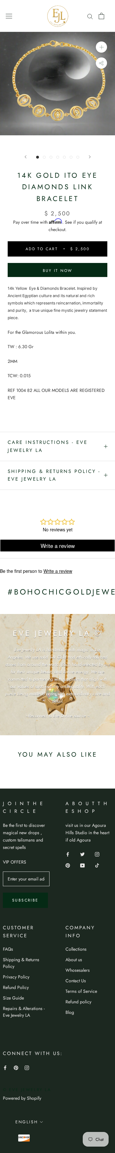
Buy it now (58, 270)
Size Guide (13, 998)
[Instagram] (97, 853)
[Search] (90, 16)
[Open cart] (101, 16)
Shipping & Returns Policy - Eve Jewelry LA (54, 475)
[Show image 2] (44, 157)
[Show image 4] (57, 157)
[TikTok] (97, 865)
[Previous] (26, 156)
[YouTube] (82, 865)
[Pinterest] (67, 865)
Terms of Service (81, 991)
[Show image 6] (71, 157)
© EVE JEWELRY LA (27, 1090)
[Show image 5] (64, 157)
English (26, 1122)
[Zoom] (101, 47)
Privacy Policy (16, 977)
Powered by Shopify (22, 1098)
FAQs (8, 949)
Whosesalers (77, 970)
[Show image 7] (77, 157)
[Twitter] (82, 853)
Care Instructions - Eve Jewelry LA (48, 446)
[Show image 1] (37, 157)
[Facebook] (67, 853)
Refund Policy (16, 987)
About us (73, 959)
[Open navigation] (9, 16)
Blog (69, 1012)
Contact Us (75, 980)
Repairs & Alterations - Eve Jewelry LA (24, 1011)
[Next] (90, 156)
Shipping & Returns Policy (21, 963)
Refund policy (78, 1002)
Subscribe (25, 900)
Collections (76, 949)
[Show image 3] (51, 157)
